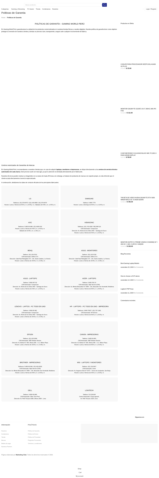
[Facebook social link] (2, 1)
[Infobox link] (138, 4)
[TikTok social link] (9, 1)
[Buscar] (104, 5)
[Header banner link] (79, 239)
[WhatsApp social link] (7, 1)
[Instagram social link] (5, 1)
